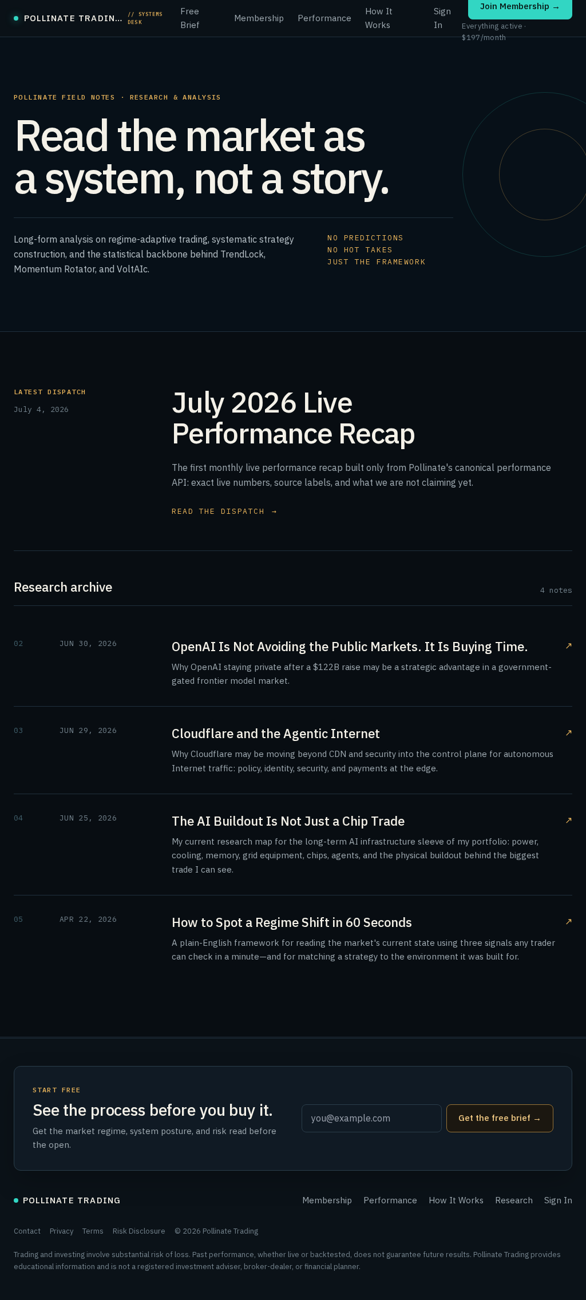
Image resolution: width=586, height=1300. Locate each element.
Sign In (442, 18)
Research (514, 1200)
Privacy (61, 1231)
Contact (27, 1231)
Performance (324, 18)
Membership (259, 18)
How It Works (379, 18)
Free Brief (190, 18)
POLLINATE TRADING (72, 1200)
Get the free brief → (499, 1117)
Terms (93, 1231)
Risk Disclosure (139, 1231)
